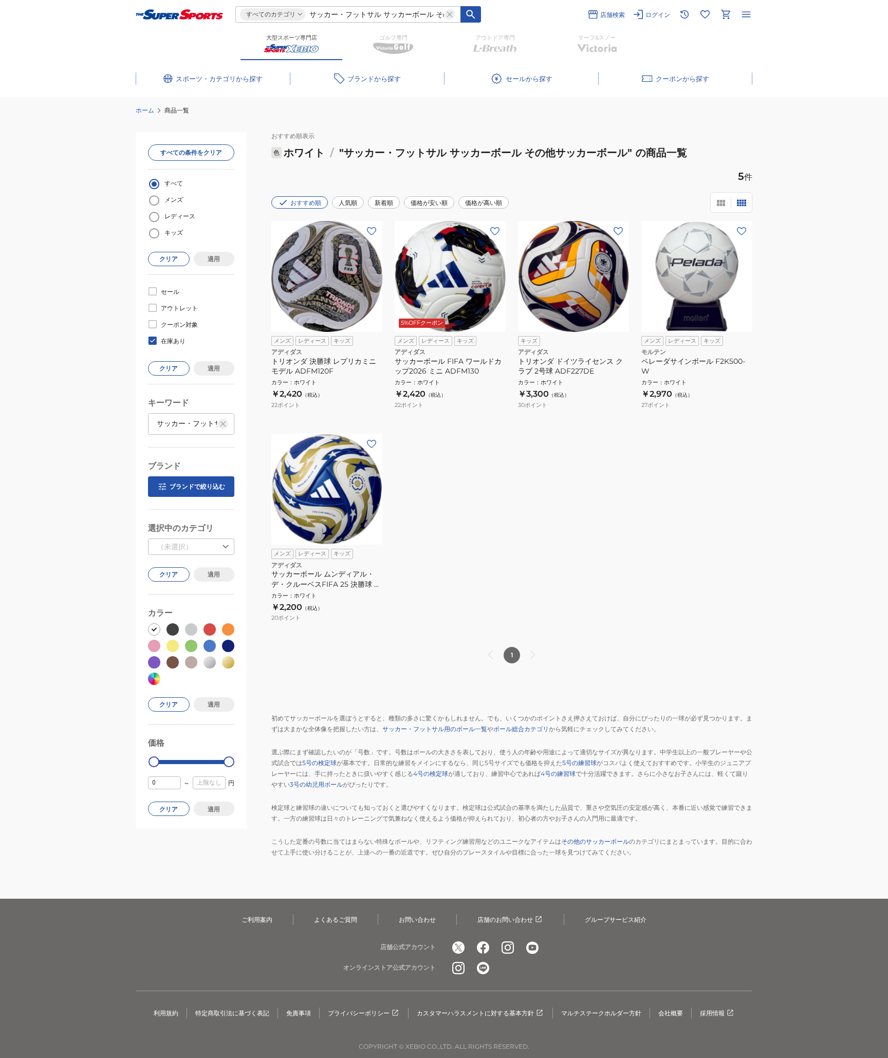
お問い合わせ (417, 919)
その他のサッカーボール (595, 841)
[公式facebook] (483, 947)
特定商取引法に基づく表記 (232, 1013)
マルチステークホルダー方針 (601, 1013)
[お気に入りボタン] (371, 231)
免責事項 (298, 1013)
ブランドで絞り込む (197, 486)
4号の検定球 (430, 773)
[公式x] (458, 947)
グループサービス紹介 (615, 919)
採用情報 (712, 1013)
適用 (214, 259)
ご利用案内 (257, 919)
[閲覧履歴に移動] (684, 14)
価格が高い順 (483, 203)
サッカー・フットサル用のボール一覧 (434, 729)
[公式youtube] (532, 947)
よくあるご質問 (335, 919)
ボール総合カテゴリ (521, 729)
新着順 (384, 203)
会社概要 (670, 1013)
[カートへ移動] (725, 14)
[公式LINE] (483, 968)
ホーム (145, 110)
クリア (168, 259)
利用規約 (166, 1013)
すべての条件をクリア (191, 152)
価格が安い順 (429, 203)
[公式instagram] (508, 947)
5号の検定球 (319, 763)
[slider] (154, 761)
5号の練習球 (579, 763)
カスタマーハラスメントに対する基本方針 (475, 1013)
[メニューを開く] (746, 14)
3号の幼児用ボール (316, 784)
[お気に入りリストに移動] (705, 14)
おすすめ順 (305, 203)
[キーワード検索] (470, 14)
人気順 (348, 203)
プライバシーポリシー (359, 1013)
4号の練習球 (558, 773)
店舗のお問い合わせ (505, 919)
